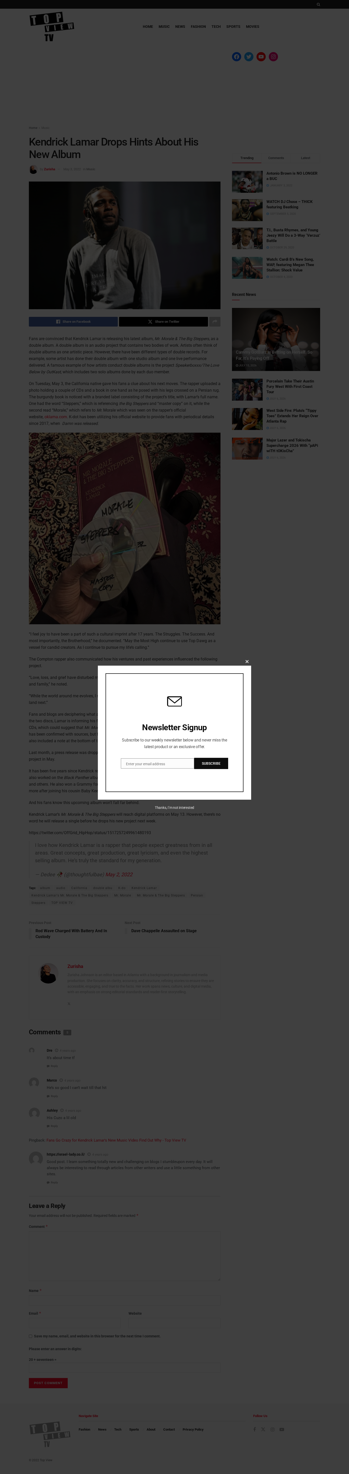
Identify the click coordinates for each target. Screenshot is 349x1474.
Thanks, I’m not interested (174, 808)
